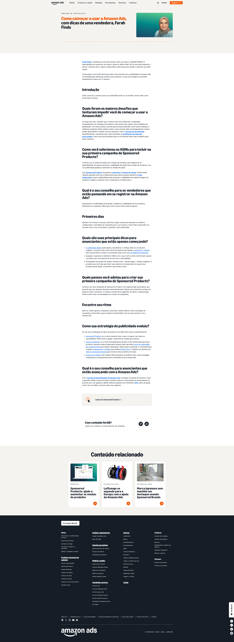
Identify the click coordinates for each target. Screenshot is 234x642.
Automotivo (126, 536)
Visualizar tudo (65, 585)
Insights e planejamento (101, 533)
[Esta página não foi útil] (141, 424)
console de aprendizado (134, 132)
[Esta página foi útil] (146, 424)
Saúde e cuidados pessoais (131, 558)
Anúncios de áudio (66, 578)
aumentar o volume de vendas (124, 172)
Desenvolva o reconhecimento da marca (70, 536)
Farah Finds (86, 62)
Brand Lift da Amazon (98, 564)
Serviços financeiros (129, 551)
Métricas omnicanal (97, 573)
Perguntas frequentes (160, 550)
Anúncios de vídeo (66, 575)
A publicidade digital (93, 248)
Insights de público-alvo (99, 536)
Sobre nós (64, 617)
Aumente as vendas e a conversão (68, 547)
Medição (98, 3)
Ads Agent (95, 604)
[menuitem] (70, 568)
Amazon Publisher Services (100, 595)
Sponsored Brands (93, 342)
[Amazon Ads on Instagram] (70, 620)
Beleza (125, 539)
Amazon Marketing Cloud (99, 589)
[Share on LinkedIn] (231, 629)
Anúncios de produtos (160, 539)
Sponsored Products (94, 172)
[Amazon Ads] (56, 2)
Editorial (125, 567)
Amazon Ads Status (142, 617)
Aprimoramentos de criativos (100, 548)
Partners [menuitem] (157, 559)
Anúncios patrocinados (67, 563)
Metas (72, 3)
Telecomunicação (128, 570)
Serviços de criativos (98, 551)
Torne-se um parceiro (160, 565)
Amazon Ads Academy (161, 536)
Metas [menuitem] (63, 533)
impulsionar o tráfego (102, 349)
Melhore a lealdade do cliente (69, 551)
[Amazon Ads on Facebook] (77, 620)
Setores (126, 533)
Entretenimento (128, 545)
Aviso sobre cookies (127, 617)
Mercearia (126, 554)
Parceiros (122, 3)
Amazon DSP (96, 586)
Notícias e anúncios (159, 553)
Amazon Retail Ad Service (99, 598)
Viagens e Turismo (128, 576)
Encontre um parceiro (160, 562)
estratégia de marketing (139, 253)
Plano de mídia (96, 539)
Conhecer (133, 3)
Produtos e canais (85, 3)
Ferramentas (110, 3)
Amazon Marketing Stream (100, 567)
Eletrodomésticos (128, 542)
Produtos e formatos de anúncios (70, 558)
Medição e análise (98, 561)
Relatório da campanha (98, 570)
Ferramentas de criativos (99, 554)
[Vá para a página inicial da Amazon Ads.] (79, 632)
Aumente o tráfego (67, 544)
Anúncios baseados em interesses (109, 617)
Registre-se (176, 3)
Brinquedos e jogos (128, 573)
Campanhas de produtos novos (101, 601)
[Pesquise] (158, 3)
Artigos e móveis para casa (131, 561)
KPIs (136, 383)
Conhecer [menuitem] (158, 533)
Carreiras (154, 617)
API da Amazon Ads (98, 592)
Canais (125, 582)
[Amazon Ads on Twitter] (66, 620)
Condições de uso (75, 617)
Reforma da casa (128, 564)
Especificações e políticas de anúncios (162, 546)
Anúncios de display (93, 355)
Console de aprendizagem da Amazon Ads (103, 378)
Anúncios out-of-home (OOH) (70, 582)
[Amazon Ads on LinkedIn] (62, 620)
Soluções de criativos (100, 545)
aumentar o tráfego (142, 250)
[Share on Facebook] (231, 621)
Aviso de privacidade (90, 617)
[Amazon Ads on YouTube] (73, 620)
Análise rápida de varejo (99, 576)
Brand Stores (125, 349)
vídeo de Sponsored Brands (96, 352)
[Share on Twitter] (231, 625)
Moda (125, 548)
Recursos (157, 542)
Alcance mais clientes (67, 540)
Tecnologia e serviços (100, 582)
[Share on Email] (231, 633)
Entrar (164, 3)
